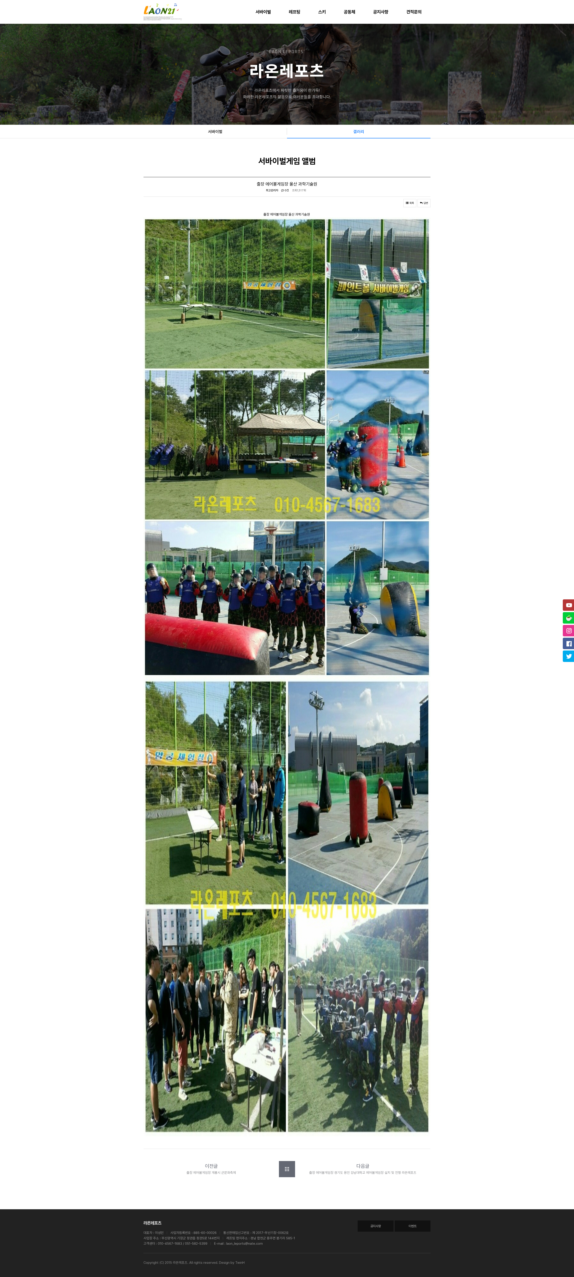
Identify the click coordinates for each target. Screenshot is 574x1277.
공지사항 (380, 12)
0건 (286, 190)
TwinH (240, 1263)
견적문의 (414, 12)
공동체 (349, 12)
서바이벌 (263, 12)
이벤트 (412, 1226)
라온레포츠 (152, 1223)
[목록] (287, 1169)
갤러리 (358, 131)
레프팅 (294, 12)
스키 (322, 12)
